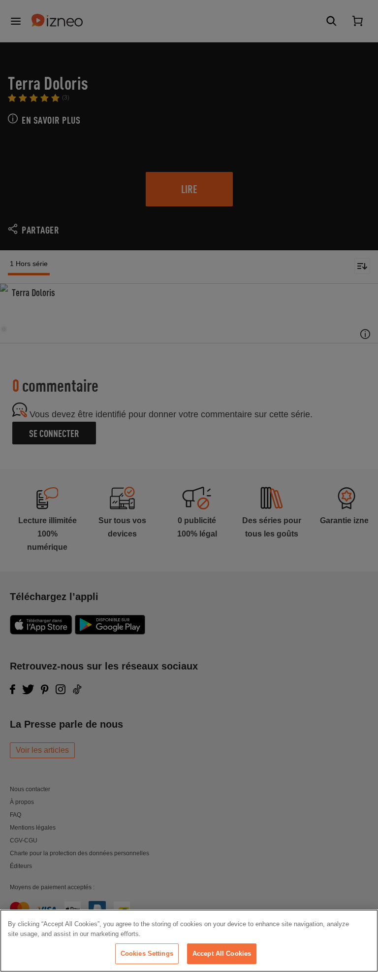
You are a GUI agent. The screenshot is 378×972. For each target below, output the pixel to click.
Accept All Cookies (221, 953)
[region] (189, 940)
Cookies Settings (147, 953)
